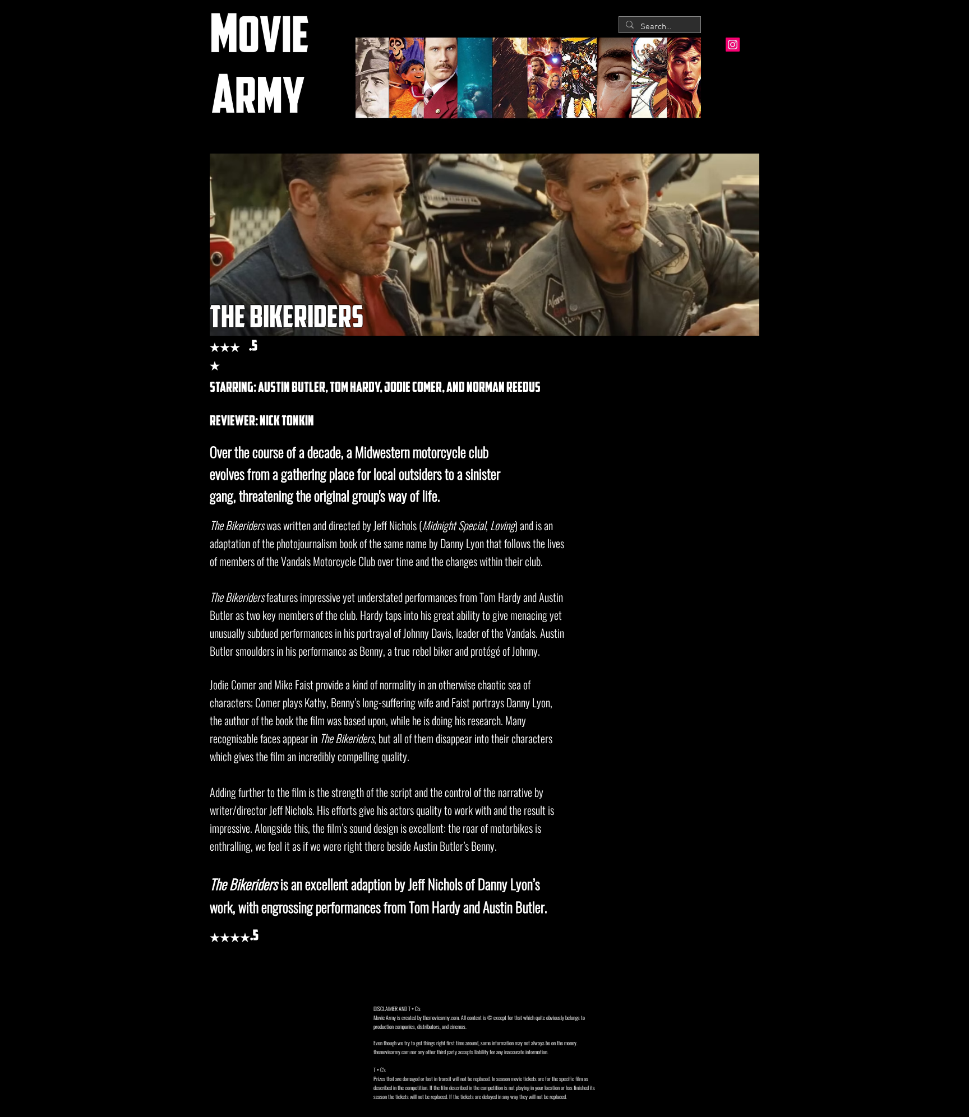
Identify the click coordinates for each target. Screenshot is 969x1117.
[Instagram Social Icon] (733, 45)
